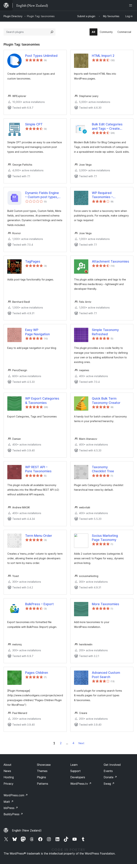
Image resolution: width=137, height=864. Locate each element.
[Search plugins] (51, 32)
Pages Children (36, 672)
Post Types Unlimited (41, 56)
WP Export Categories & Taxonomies (42, 400)
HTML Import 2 (103, 56)
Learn (74, 764)
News (7, 771)
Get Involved (112, 764)
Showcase (44, 764)
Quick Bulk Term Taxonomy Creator (106, 400)
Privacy (8, 783)
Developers (77, 777)
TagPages (32, 261)
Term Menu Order (38, 535)
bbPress (11, 808)
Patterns (42, 783)
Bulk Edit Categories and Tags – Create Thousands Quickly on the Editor (108, 126)
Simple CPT (34, 124)
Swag (109, 783)
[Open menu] (131, 5)
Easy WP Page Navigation (37, 332)
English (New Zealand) (27, 830)
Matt (9, 801)
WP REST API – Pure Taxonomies (38, 469)
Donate (110, 777)
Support (75, 771)
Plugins (41, 777)
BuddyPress (13, 814)
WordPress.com (16, 795)
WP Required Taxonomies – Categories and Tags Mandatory (108, 195)
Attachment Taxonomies (110, 261)
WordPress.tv (81, 783)
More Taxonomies (105, 604)
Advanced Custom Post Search (106, 675)
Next (81, 743)
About (7, 764)
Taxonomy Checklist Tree (103, 469)
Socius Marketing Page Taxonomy (105, 538)
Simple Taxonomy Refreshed (105, 332)
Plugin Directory (13, 16)
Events (108, 771)
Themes (42, 771)
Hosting (9, 777)
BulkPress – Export (39, 604)
